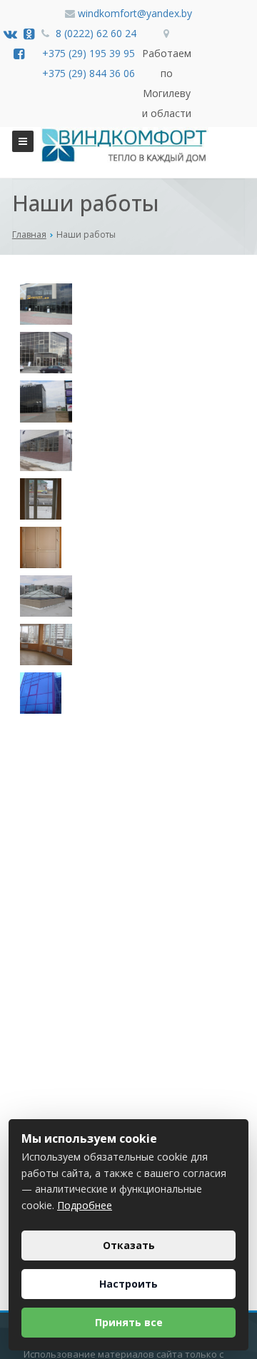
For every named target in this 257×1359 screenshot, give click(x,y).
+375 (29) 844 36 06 (88, 73)
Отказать (129, 1245)
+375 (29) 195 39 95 (88, 53)
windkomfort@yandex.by (135, 13)
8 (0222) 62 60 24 (96, 33)
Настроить (128, 1283)
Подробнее (84, 1205)
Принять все (129, 1322)
